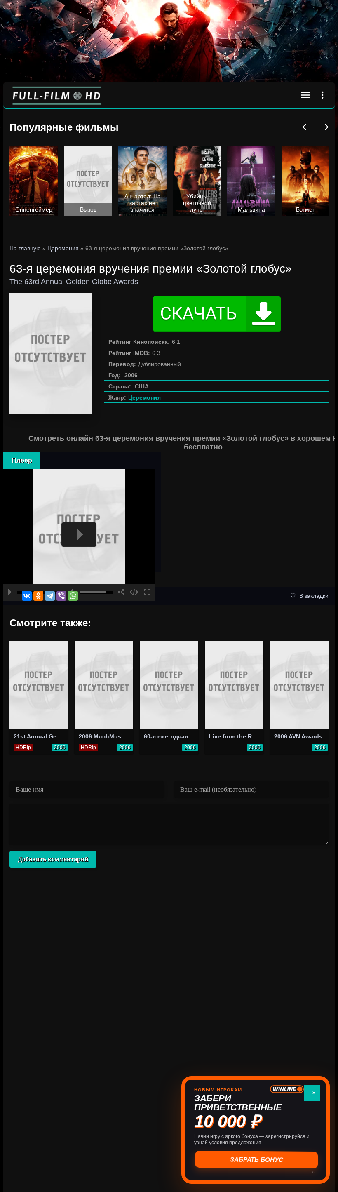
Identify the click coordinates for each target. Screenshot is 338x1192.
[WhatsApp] (73, 596)
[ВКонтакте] (27, 596)
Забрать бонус (255, 1159)
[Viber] (61, 596)
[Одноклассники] (38, 596)
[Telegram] (50, 596)
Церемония (144, 397)
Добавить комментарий (53, 859)
